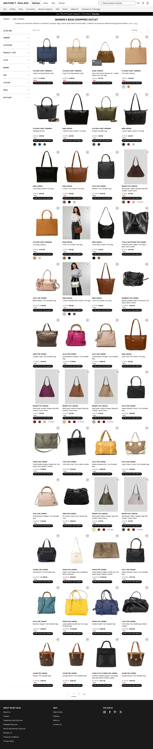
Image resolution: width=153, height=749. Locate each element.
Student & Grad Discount (13, 720)
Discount (7, 97)
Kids (53, 3)
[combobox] (117, 3)
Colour (6, 82)
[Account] (143, 3)
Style (5, 60)
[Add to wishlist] (58, 37)
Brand (6, 67)
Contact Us (57, 724)
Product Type (9, 53)
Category (7, 45)
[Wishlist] (138, 3)
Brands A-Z (7, 733)
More (136, 23)
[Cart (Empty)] (148, 3)
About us (6, 712)
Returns (56, 720)
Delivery (56, 716)
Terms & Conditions (11, 737)
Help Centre (58, 712)
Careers (6, 716)
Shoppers (21, 19)
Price (5, 90)
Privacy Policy (8, 741)
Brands (62, 3)
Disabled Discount (10, 724)
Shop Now (91, 14)
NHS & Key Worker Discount (14, 728)
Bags (15, 19)
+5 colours (140, 202)
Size (5, 75)
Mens (46, 3)
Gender (6, 38)
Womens (36, 3)
